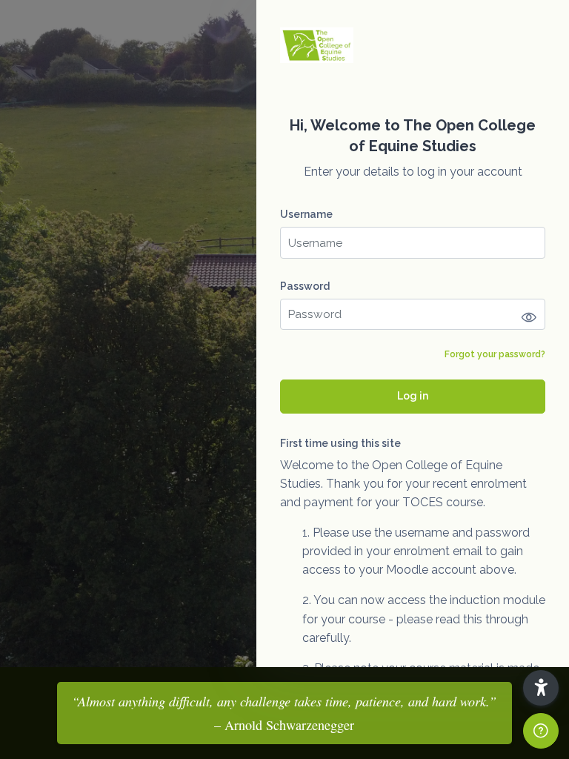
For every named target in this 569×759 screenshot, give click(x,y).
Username (306, 214)
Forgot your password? (495, 354)
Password (305, 286)
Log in (412, 396)
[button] (541, 688)
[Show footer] (541, 731)
